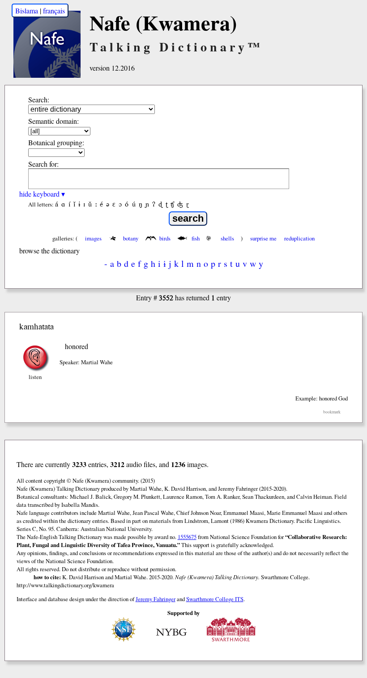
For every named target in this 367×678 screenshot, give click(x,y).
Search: (38, 99)
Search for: (43, 163)
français (54, 10)
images (93, 238)
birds (165, 238)
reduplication (299, 238)
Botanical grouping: (56, 142)
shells (227, 238)
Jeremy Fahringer (155, 599)
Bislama (26, 10)
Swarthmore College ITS (214, 599)
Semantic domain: (53, 121)
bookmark (332, 412)
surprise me (263, 238)
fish (195, 238)
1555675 (187, 537)
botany (131, 238)
